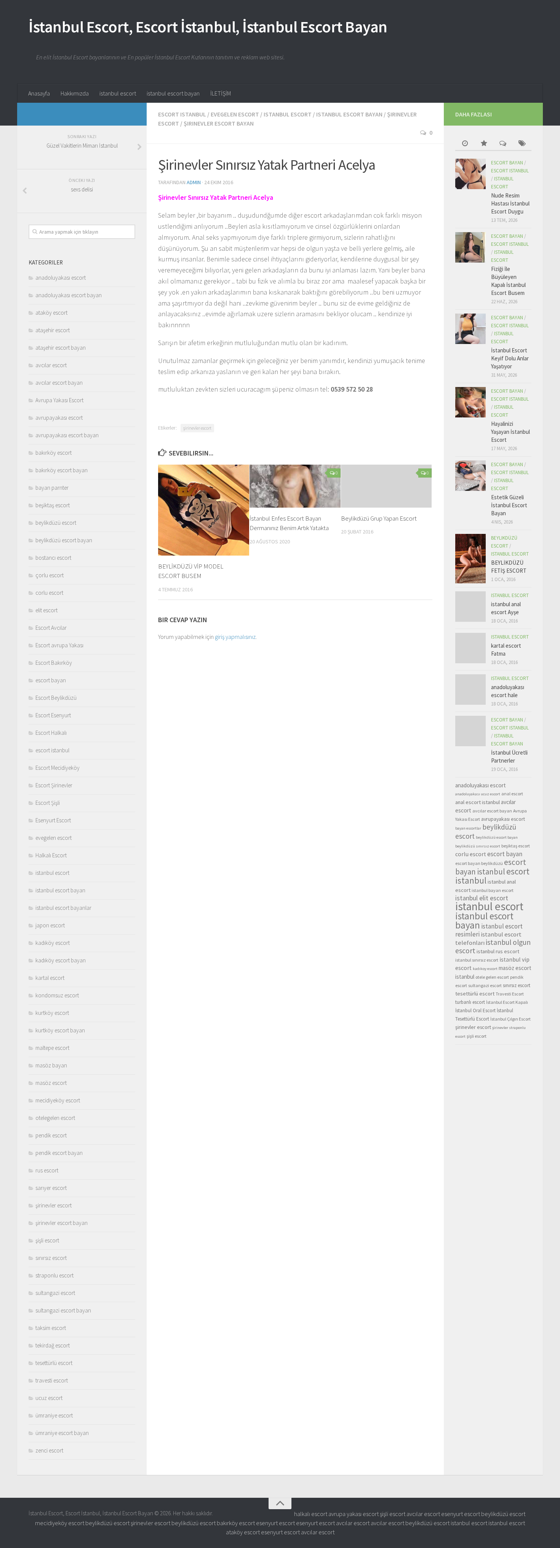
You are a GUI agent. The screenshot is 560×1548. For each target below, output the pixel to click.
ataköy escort (51, 312)
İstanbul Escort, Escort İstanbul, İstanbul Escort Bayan (208, 27)
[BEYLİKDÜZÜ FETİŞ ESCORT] (470, 558)
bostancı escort (53, 557)
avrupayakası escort (59, 417)
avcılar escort (51, 365)
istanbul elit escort (481, 898)
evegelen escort (235, 114)
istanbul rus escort (498, 951)
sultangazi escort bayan (63, 1310)
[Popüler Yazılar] (483, 144)
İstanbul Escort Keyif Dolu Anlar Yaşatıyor (510, 358)
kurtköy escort (52, 1012)
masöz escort (51, 1082)
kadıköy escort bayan (60, 960)
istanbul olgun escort (493, 946)
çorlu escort (49, 575)
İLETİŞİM (220, 93)
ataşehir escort (52, 330)
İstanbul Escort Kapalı (507, 1002)
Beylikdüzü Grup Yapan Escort (379, 518)
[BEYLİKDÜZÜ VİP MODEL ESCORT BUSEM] (203, 510)
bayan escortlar (468, 828)
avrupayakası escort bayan (67, 435)
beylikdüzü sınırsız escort (477, 846)
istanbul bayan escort (493, 890)
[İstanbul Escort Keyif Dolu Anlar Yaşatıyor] (470, 329)
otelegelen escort (55, 1117)
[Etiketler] (521, 144)
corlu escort (49, 592)
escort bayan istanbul (490, 867)
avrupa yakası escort (353, 1514)
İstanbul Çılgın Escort (510, 1019)
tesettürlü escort (53, 1362)
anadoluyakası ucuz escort (477, 794)
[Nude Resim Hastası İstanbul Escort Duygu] (470, 174)
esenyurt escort (460, 1514)
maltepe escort (52, 1047)
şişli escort (47, 1240)
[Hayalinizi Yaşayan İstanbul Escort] (470, 402)
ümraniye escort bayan (62, 1433)
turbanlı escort (470, 1002)
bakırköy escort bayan (61, 470)
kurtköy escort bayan (60, 1030)
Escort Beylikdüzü (56, 697)
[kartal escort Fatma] (470, 648)
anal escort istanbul (477, 802)
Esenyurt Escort (53, 820)
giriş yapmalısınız (235, 636)
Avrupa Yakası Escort (59, 400)
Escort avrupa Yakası (59, 645)
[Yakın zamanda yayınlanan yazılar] (464, 144)
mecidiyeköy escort (57, 1100)
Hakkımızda (75, 93)
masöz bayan (51, 1065)
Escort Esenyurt (53, 715)
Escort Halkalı (51, 732)
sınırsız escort (51, 1257)
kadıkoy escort (485, 968)
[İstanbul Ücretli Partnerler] (470, 731)
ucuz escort (48, 1397)
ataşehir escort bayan (60, 347)
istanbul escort (117, 93)
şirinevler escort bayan (219, 123)
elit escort (46, 610)
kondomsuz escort (57, 995)
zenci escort (49, 1450)
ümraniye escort (54, 1415)
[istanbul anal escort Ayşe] (470, 606)
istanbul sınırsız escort (476, 960)
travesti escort (51, 1380)
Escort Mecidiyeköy (57, 767)
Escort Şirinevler (53, 785)
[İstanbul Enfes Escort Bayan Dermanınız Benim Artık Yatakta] (295, 486)
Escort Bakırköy (53, 662)
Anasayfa (39, 93)
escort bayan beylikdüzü (479, 863)
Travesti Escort (510, 994)
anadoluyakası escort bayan (68, 295)
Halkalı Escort (51, 855)
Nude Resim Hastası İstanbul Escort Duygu (510, 203)
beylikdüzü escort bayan (63, 540)
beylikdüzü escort (55, 522)
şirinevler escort (197, 428)
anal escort (512, 793)
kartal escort (49, 977)
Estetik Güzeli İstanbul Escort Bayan (509, 505)
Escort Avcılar (51, 627)
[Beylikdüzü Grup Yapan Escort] (386, 486)
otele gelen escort (492, 977)
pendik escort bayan (59, 1152)
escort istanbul (182, 114)
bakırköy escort (53, 452)
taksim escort (50, 1327)
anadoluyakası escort (60, 277)
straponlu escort (54, 1275)
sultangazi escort (55, 1292)
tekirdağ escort (52, 1345)
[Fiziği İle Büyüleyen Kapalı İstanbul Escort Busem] (470, 247)
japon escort (50, 925)
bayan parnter (52, 487)
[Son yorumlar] (502, 144)
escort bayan (50, 680)
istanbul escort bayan (173, 93)
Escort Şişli (47, 802)
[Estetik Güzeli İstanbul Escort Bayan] (470, 475)
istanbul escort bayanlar (63, 907)
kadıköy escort (52, 942)
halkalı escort (310, 1514)
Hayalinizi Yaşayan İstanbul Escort (510, 431)
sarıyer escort (51, 1187)
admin (194, 182)
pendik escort (51, 1135)
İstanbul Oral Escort (475, 1010)
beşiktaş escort (52, 505)
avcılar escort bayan (59, 382)
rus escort (46, 1170)
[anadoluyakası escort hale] (470, 689)
